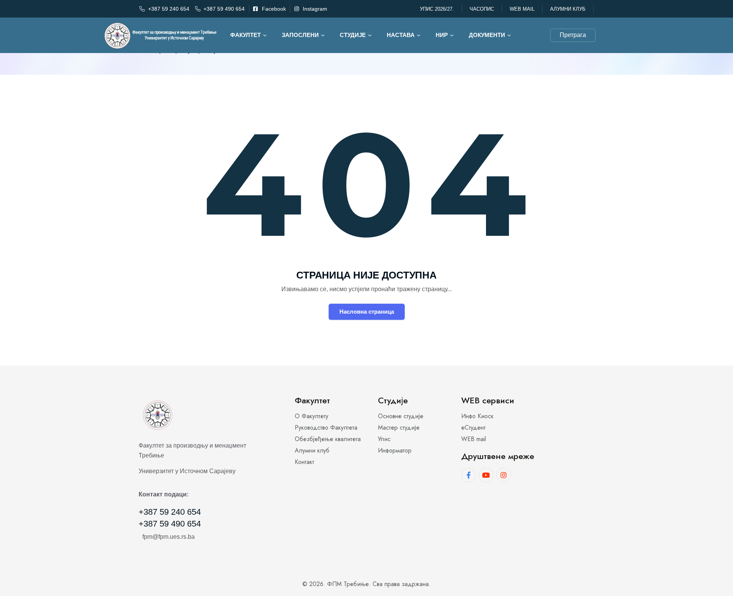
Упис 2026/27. (437, 9)
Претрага (573, 35)
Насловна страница (366, 311)
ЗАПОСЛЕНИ (300, 35)
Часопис (482, 9)
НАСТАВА (401, 35)
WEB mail (522, 9)
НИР (442, 35)
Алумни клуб (568, 9)
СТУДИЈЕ (353, 35)
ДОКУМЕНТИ (487, 35)
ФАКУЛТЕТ (245, 35)
